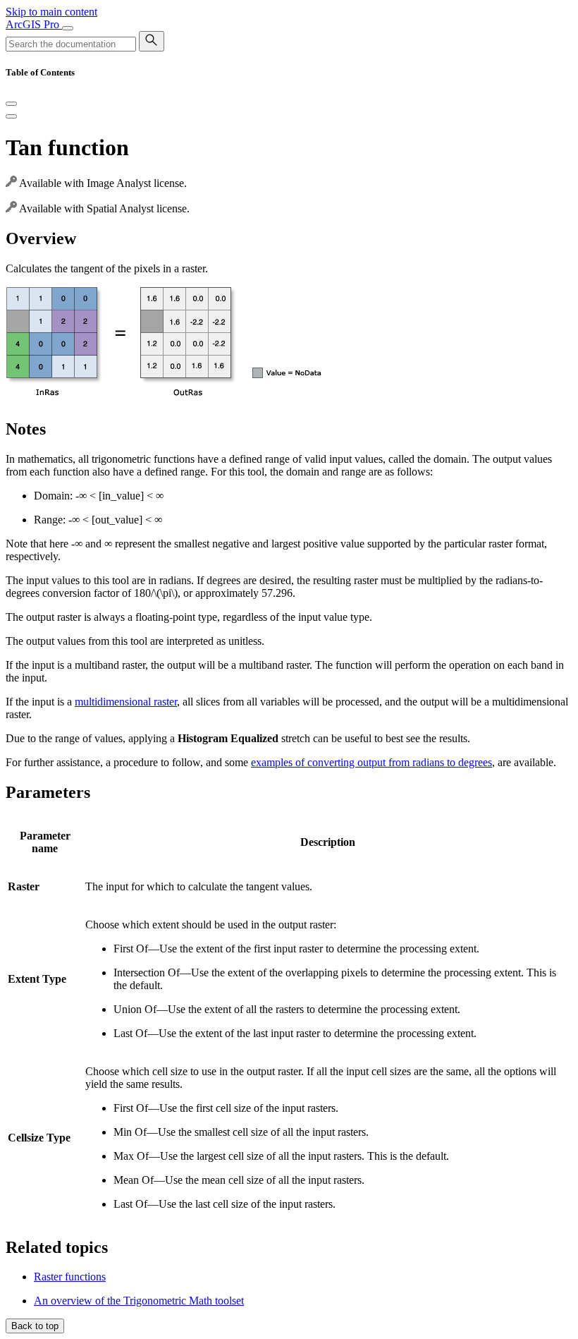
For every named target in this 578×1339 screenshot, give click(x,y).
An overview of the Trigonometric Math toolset (139, 1301)
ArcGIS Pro (34, 24)
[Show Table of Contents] (11, 116)
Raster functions (70, 1277)
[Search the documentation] (151, 41)
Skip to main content (51, 12)
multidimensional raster (126, 702)
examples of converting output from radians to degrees (371, 762)
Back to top (35, 1326)
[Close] (11, 104)
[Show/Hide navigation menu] (67, 28)
